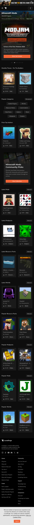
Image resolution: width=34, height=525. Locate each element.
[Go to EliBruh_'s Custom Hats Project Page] (9, 266)
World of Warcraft (6, 466)
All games (4, 461)
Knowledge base (22, 484)
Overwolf (20, 495)
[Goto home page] (5, 8)
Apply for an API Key (7, 494)
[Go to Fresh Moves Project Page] (25, 328)
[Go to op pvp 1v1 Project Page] (9, 297)
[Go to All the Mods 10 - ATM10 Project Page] (9, 359)
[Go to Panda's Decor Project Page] (25, 82)
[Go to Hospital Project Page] (25, 297)
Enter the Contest (17, 56)
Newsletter (20, 469)
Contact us (20, 489)
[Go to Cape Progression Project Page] (9, 204)
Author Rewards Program (8, 492)
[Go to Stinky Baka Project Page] (25, 235)
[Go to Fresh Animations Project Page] (9, 328)
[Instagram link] (2, 453)
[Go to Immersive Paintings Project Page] (9, 82)
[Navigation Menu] (2, 8)
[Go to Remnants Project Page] (25, 266)
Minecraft (4, 464)
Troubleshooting (22, 486)
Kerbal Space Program (7, 474)
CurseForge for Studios (23, 498)
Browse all (28, 99)
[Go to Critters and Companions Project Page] (25, 137)
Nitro (19, 503)
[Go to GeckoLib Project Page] (9, 390)
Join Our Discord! (22, 461)
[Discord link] (11, 453)
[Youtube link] (8, 453)
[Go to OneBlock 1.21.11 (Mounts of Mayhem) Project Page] (25, 421)
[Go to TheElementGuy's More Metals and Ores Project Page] (25, 204)
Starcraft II (4, 472)
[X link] (14, 453)
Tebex (19, 501)
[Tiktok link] (5, 453)
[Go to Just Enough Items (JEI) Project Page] (25, 390)
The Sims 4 (4, 469)
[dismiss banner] (31, 2)
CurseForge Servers (22, 477)
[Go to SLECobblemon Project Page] (9, 235)
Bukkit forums (21, 474)
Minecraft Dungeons (7, 477)
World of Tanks (5, 480)
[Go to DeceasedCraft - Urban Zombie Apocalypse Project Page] (25, 359)
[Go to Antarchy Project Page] (9, 137)
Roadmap (20, 472)
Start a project (5, 486)
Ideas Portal (21, 464)
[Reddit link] (18, 453)
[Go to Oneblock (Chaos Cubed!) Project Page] (9, 421)
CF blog (20, 466)
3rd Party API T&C (6, 497)
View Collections (17, 181)
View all (29, 189)
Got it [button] (17, 521)
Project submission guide (8, 489)
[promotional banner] (17, 3)
